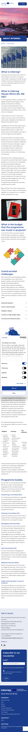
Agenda (3, 706)
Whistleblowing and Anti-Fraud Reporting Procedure (12, 727)
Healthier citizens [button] (6, 311)
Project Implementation (8, 710)
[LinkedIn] (4, 645)
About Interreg (10, 43)
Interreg (3, 43)
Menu (23, 4)
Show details (20, 383)
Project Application (6, 708)
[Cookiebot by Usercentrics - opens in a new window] (20, 338)
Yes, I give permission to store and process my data (12, 672)
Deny (14, 393)
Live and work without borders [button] (10, 318)
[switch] (24, 368)
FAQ (2, 702)
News (2, 704)
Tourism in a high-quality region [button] (10, 315)
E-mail (5, 660)
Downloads (4, 712)
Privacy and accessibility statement (10, 714)
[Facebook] (1, 645)
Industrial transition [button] (7, 303)
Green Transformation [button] (8, 307)
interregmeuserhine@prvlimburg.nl (12, 638)
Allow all (14, 388)
